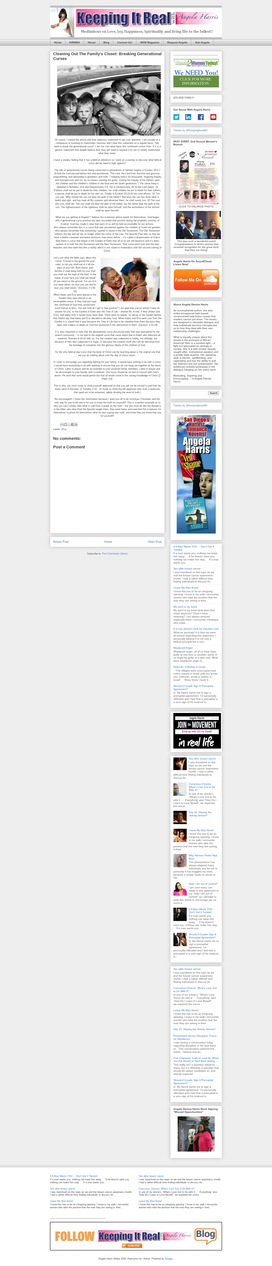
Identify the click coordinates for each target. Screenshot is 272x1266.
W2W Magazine (149, 42)
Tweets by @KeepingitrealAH (190, 130)
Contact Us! (124, 42)
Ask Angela (202, 42)
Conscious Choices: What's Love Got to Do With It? (202, 787)
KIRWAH (74, 42)
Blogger (169, 1258)
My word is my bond (185, 606)
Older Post (155, 541)
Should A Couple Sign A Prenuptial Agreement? (202, 936)
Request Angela (177, 42)
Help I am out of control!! (203, 883)
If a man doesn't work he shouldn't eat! (196, 628)
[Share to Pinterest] (76, 424)
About (91, 42)
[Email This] (62, 424)
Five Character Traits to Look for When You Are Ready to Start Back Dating (196, 1060)
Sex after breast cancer (187, 568)
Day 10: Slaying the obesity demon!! (200, 814)
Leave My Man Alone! (186, 587)
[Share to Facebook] (72, 424)
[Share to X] (69, 424)
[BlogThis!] (65, 424)
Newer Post (60, 541)
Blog (106, 42)
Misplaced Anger (183, 647)
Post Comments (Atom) (114, 553)
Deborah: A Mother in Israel (189, 666)
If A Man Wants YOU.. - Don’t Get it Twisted (202, 911)
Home (57, 42)
